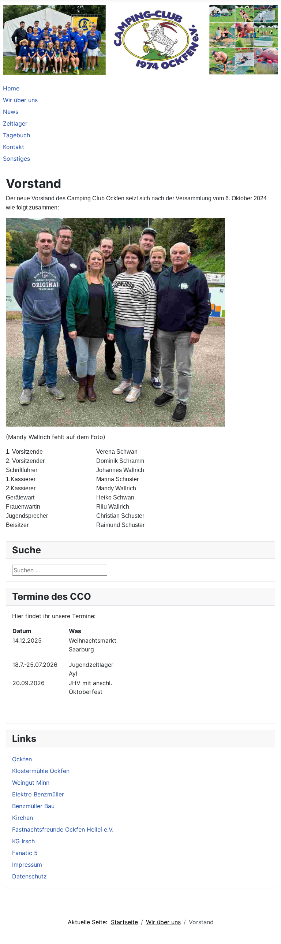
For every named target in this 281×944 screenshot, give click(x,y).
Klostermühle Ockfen (41, 770)
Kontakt (13, 146)
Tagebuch (16, 135)
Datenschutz (29, 876)
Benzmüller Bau (33, 806)
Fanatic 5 (25, 852)
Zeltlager (15, 123)
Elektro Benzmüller (38, 794)
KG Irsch (23, 841)
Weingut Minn (30, 782)
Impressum (27, 864)
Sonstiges (16, 158)
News (10, 111)
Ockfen (22, 759)
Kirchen (22, 817)
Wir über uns (20, 100)
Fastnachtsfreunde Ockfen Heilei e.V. (62, 829)
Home (11, 88)
